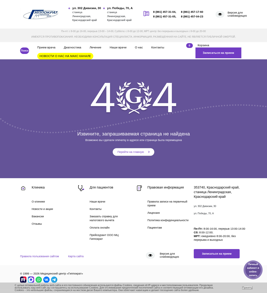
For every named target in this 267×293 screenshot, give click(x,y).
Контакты (157, 47)
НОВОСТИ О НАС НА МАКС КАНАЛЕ (65, 56)
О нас (139, 47)
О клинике (38, 201)
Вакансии (38, 216)
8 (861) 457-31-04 (164, 11)
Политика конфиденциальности (168, 220)
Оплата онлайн (100, 227)
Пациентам (154, 227)
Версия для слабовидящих (237, 14)
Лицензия (153, 212)
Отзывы (37, 223)
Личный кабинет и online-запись (253, 270)
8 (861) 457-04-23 (192, 16)
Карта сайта (76, 256)
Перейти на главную (130, 152)
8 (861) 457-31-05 (164, 16)
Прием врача (46, 47)
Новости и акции (42, 209)
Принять (247, 287)
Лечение (95, 47)
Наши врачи (118, 47)
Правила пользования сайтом (39, 256)
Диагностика (72, 47)
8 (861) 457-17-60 (192, 11)
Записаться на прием (218, 52)
